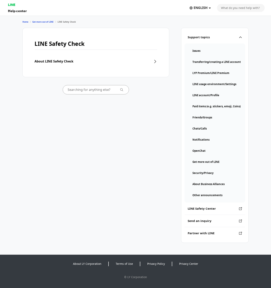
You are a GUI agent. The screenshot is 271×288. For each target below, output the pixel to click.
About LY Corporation (87, 264)
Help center (17, 11)
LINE (11, 5)
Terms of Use (124, 264)
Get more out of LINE (43, 21)
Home (25, 21)
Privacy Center (188, 264)
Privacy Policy (156, 264)
